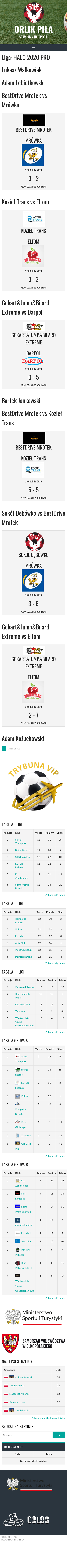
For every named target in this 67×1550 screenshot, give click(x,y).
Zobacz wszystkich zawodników (48, 1417)
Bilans (60, 832)
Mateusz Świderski (19, 1393)
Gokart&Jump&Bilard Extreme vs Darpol (25, 307)
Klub (17, 832)
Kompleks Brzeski (20, 1112)
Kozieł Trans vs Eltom (25, 201)
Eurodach (20, 936)
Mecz (49, 1454)
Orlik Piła (33, 29)
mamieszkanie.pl (23, 956)
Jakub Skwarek (17, 1385)
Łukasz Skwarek (23, 1377)
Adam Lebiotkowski (23, 82)
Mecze (38, 832)
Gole (58, 1369)
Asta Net (20, 942)
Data (17, 1454)
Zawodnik (9, 1369)
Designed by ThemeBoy (12, 1540)
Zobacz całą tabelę (55, 894)
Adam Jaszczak (17, 1402)
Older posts (11, 748)
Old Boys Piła (22, 1004)
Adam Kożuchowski (23, 738)
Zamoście (20, 1011)
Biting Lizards (22, 850)
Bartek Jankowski (21, 400)
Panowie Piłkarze (24, 987)
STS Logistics (22, 856)
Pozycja (7, 832)
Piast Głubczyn (23, 949)
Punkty (50, 832)
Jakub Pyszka (22, 1410)
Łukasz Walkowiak (22, 69)
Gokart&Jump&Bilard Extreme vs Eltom (25, 631)
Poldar (18, 929)
